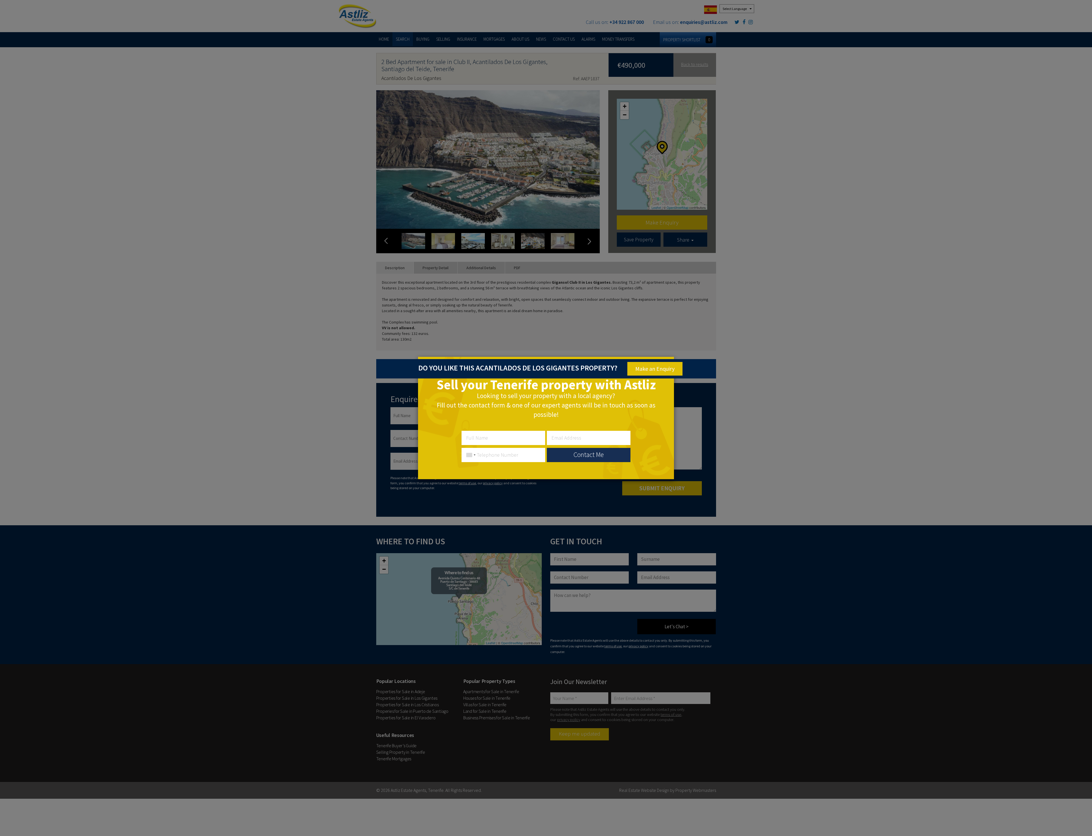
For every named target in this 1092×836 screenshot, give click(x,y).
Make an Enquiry (655, 368)
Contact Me (589, 454)
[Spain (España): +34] (469, 455)
